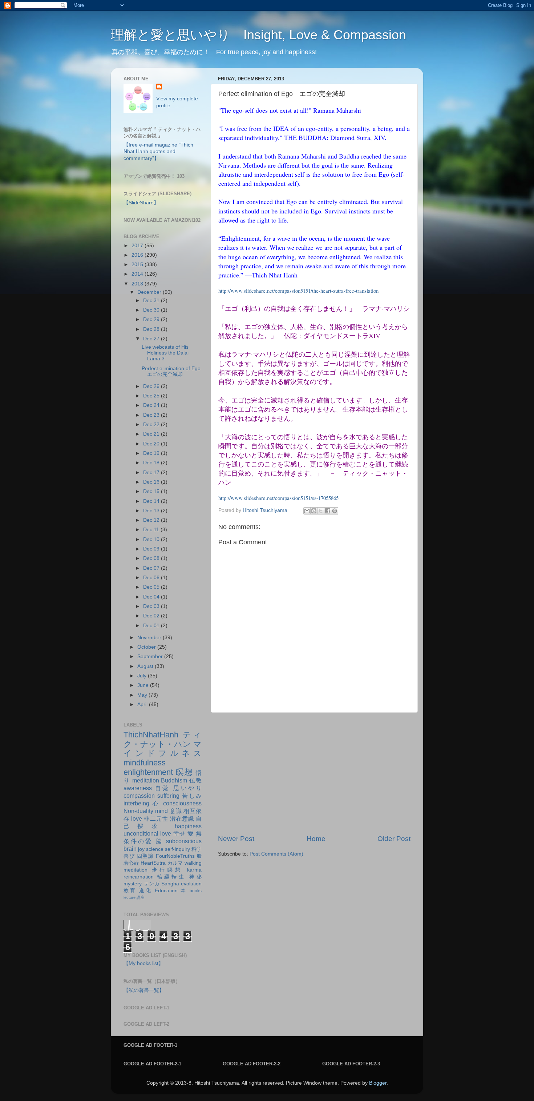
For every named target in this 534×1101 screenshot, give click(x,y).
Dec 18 (152, 462)
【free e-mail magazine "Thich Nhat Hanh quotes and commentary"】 (158, 151)
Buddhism (174, 780)
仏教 (195, 780)
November (150, 637)
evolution (191, 883)
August (146, 666)
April (143, 704)
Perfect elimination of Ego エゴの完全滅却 (174, 371)
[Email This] (307, 511)
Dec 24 (152, 405)
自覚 (162, 788)
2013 (138, 284)
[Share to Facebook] (327, 511)
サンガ (151, 883)
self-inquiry (177, 849)
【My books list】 (143, 963)
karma (194, 870)
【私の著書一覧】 (144, 990)
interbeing (136, 803)
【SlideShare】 (141, 202)
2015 (138, 264)
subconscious (184, 841)
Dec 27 (152, 338)
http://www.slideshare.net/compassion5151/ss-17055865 (278, 497)
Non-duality (138, 811)
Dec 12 (152, 520)
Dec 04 (152, 597)
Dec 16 (152, 482)
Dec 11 (152, 529)
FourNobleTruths (175, 856)
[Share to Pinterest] (334, 511)
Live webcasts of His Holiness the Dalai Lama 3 (165, 352)
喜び (129, 856)
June (143, 685)
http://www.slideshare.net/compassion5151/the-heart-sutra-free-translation (298, 290)
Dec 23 (152, 415)
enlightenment (148, 772)
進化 (145, 890)
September (150, 656)
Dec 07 (152, 568)
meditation (145, 780)
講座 (141, 897)
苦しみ (192, 795)
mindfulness (145, 762)
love (136, 818)
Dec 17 (152, 472)
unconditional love (147, 833)
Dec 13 (152, 510)
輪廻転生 (171, 877)
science (154, 849)
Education (166, 890)
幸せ (179, 833)
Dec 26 (152, 386)
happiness (188, 826)
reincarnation (139, 877)
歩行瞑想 (167, 870)
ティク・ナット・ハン (163, 739)
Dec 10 (152, 539)
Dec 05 (152, 587)
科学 (196, 849)
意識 (176, 811)
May (143, 695)
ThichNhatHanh (151, 734)
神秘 (195, 877)
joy (141, 849)
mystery (133, 883)
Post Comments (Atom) (276, 854)
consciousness (182, 803)
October (147, 647)
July (142, 675)
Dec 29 (152, 319)
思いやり (187, 788)
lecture (129, 897)
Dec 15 (152, 491)
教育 (130, 890)
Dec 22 (152, 424)
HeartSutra (153, 863)
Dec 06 (152, 577)
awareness (138, 788)
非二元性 (156, 818)
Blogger (378, 1083)
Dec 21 (152, 434)
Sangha (170, 883)
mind (161, 811)
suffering (168, 795)
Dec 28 (152, 329)
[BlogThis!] (313, 511)
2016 (138, 255)
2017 (138, 245)
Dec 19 (152, 453)
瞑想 (184, 772)
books (196, 890)
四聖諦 (145, 856)
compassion (139, 795)
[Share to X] (320, 511)
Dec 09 (152, 549)
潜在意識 (182, 818)
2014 (138, 274)
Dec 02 (152, 615)
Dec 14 (152, 501)
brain (130, 848)
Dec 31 (152, 300)
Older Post (393, 838)
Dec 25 (152, 396)
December (150, 292)
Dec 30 (152, 310)
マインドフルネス (163, 749)
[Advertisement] (314, 773)
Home (316, 838)
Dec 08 (152, 558)
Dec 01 (152, 625)
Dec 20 (152, 444)
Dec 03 (152, 606)
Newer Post (236, 838)
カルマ (175, 863)
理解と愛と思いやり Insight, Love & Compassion (258, 34)
